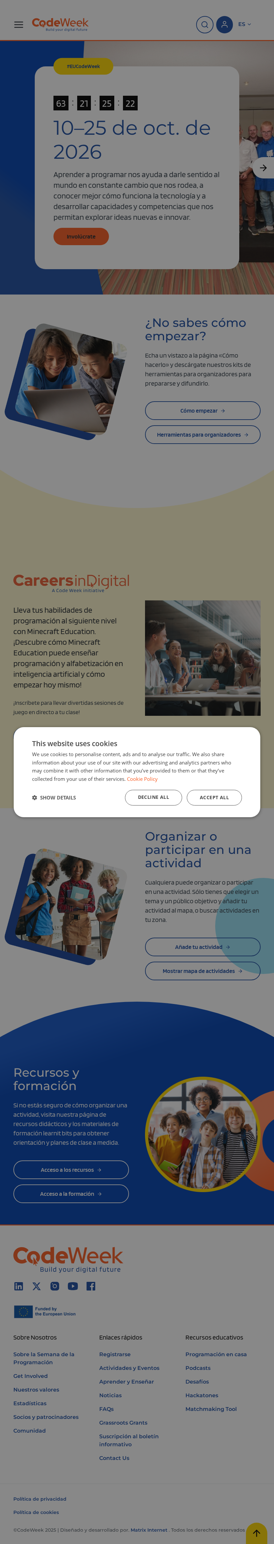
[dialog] (137, 772)
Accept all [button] (214, 797)
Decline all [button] (153, 797)
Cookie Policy (142, 779)
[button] (54, 797)
